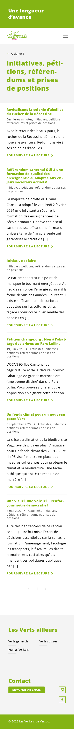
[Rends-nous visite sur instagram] (62, 690)
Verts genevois (18, 641)
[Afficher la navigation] (65, 35)
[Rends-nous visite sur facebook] (62, 699)
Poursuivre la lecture (28, 155)
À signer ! (17, 53)
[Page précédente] (28, 588)
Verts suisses (48, 641)
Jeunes (18, 649)
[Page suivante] (45, 588)
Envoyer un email (26, 689)
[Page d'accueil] (16, 36)
